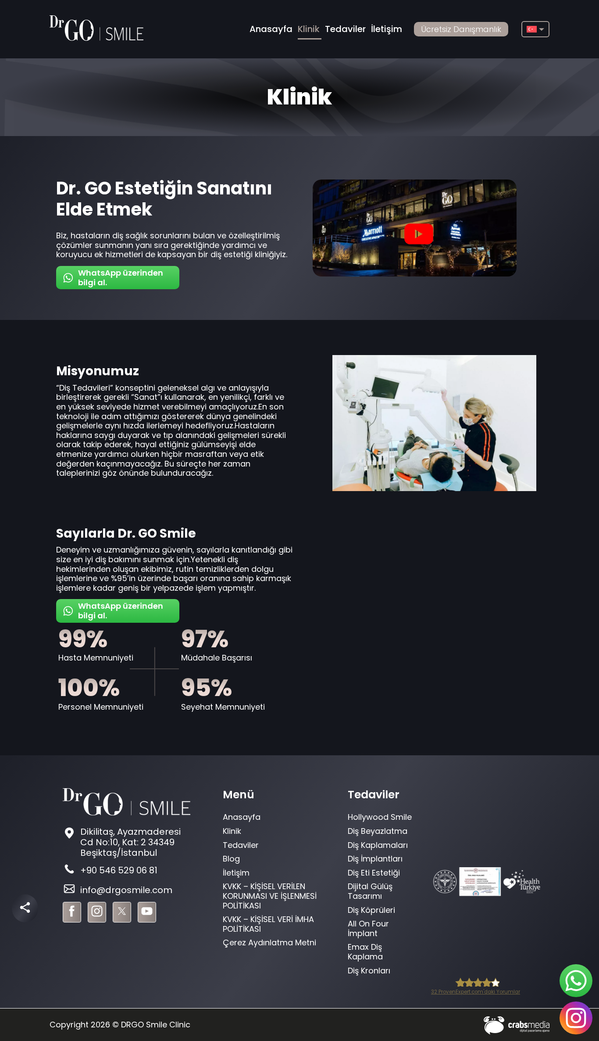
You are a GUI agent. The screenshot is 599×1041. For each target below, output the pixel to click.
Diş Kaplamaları (378, 845)
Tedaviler (345, 29)
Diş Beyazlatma (377, 831)
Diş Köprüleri (371, 910)
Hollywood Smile (380, 816)
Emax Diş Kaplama (365, 951)
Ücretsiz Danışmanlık (461, 29)
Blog (231, 858)
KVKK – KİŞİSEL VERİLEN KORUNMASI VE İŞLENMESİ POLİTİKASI (270, 896)
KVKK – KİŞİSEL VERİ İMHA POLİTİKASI (268, 924)
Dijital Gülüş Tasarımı (370, 891)
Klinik (309, 29)
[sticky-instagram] (576, 1018)
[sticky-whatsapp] (576, 980)
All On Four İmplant (368, 928)
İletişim (386, 29)
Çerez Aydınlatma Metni (269, 942)
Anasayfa (271, 29)
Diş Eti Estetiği (374, 872)
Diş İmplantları (375, 858)
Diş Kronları (369, 970)
